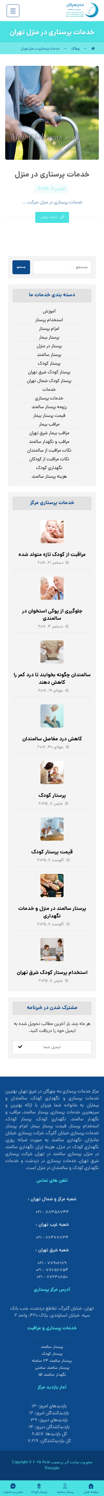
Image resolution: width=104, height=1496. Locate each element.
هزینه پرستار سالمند (49, 476)
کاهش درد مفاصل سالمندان (52, 739)
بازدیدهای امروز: (52, 1406)
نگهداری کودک (49, 468)
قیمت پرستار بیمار (49, 415)
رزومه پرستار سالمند (49, 407)
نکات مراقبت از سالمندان (49, 450)
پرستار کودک (49, 363)
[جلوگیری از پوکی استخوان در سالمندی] (52, 588)
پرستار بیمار (49, 337)
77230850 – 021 (52, 1277)
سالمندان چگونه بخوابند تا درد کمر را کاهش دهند (52, 679)
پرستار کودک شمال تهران (49, 381)
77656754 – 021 (52, 1270)
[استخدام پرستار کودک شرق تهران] (52, 949)
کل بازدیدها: (55, 1434)
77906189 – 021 (52, 1263)
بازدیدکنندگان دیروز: (51, 1427)
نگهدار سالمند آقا (52, 1375)
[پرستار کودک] (52, 772)
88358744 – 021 (52, 1212)
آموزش (49, 311)
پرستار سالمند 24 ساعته (52, 1361)
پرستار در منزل (49, 346)
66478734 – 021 (52, 1238)
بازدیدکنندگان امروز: (51, 1413)
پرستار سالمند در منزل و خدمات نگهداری (52, 912)
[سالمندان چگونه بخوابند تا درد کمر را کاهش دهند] (52, 652)
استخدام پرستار (49, 320)
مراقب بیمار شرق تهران (49, 433)
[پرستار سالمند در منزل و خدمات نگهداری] (52, 885)
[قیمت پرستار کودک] (52, 829)
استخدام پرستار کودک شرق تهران (52, 973)
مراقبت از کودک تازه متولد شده (52, 555)
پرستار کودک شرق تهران (49, 372)
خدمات (49, 389)
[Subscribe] (20, 1047)
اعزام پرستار (49, 329)
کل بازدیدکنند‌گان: (54, 1441)
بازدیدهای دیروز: (52, 1420)
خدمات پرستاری (49, 398)
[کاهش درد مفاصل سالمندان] (52, 716)
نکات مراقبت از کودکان (49, 459)
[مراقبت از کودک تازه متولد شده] (52, 531)
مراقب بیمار (49, 424)
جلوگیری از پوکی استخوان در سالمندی (52, 615)
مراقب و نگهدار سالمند (49, 442)
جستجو (21, 267)
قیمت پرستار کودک (52, 852)
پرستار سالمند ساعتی (52, 1368)
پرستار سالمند (49, 355)
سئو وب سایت (81, 1462)
